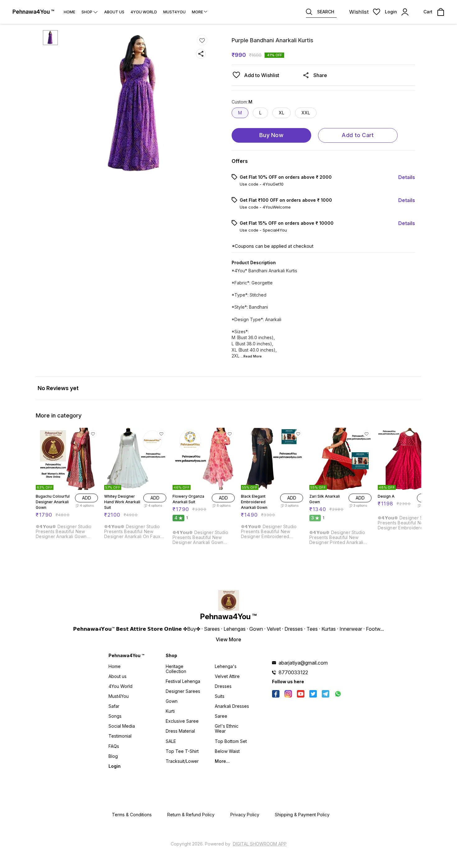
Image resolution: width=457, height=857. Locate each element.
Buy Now (271, 135)
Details (406, 177)
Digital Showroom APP (260, 843)
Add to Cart (358, 135)
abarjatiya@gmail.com (303, 663)
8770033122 (293, 672)
